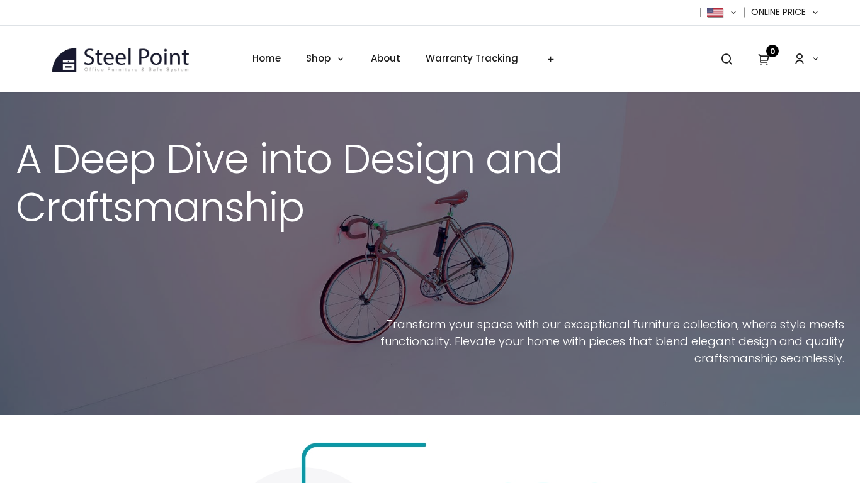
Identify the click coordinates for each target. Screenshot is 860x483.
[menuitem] (266, 59)
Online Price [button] (779, 12)
